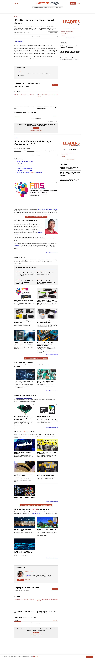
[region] (36, 119)
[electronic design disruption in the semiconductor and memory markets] (24, 470)
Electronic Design (31, 151)
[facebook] (32, 36)
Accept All (89, 656)
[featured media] (24, 493)
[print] (57, 36)
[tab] (17, 116)
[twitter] (36, 36)
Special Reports (55, 10)
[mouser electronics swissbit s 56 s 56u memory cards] (47, 412)
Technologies (29, 10)
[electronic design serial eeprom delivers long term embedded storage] (46, 376)
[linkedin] (34, 36)
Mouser (62, 35)
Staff (15, 32)
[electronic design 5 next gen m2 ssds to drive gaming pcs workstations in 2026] (47, 294)
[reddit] (38, 36)
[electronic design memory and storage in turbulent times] (24, 294)
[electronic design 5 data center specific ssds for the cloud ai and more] (47, 315)
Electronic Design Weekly (45, 10)
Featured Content (21, 163)
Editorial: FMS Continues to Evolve (25, 161)
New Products (20, 166)
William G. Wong (17, 151)
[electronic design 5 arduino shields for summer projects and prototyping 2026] (24, 315)
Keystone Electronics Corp (66, 31)
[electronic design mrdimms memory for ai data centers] (24, 448)
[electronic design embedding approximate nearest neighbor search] (24, 547)
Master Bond (63, 33)
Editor (28, 578)
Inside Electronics (65, 10)
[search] (17, 3)
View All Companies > (70, 37)
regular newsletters (37, 516)
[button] (15, 3)
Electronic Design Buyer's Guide (24, 168)
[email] (40, 36)
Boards (15, 16)
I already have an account (36, 130)
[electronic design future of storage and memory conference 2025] (24, 525)
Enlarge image (19, 41)
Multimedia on (24, 170)
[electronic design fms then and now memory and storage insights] (47, 448)
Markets (35, 10)
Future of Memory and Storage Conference (47, 209)
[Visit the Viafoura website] (54, 121)
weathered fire (17, 245)
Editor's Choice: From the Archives (29, 172)
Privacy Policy (35, 656)
